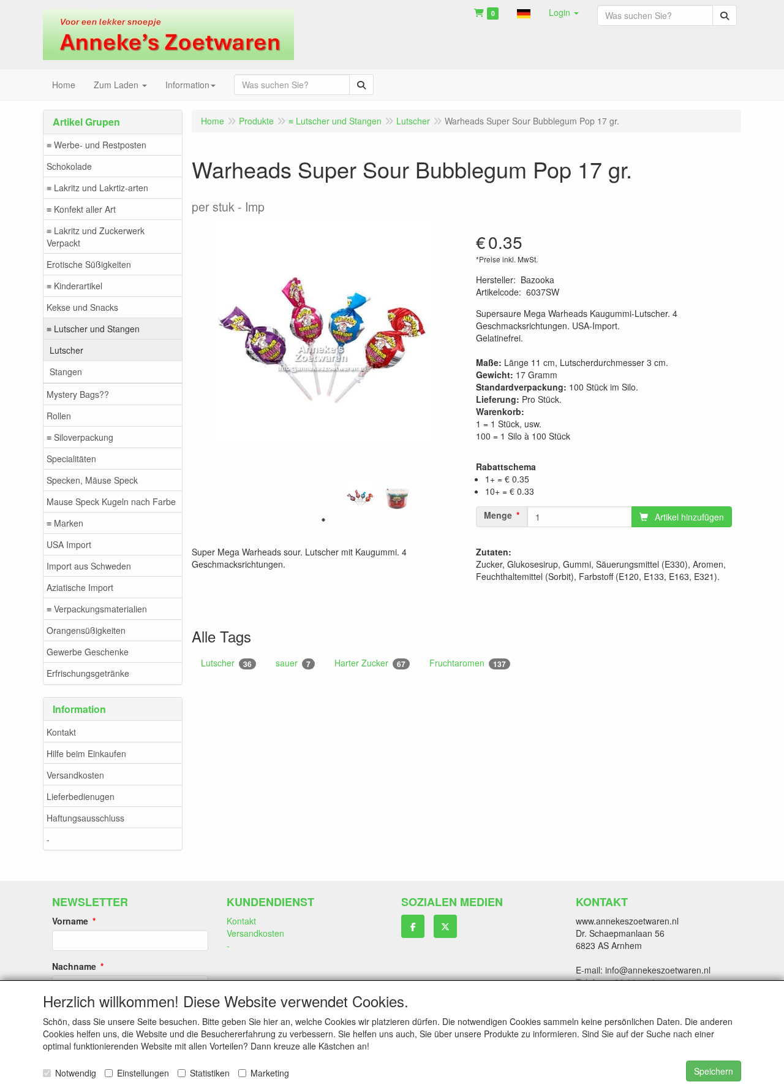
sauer (293, 663)
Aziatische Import (80, 587)
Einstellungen (143, 1073)
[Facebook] (412, 926)
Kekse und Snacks (82, 307)
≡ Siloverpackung (80, 437)
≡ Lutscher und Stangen (93, 328)
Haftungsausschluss (85, 818)
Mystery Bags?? (78, 394)
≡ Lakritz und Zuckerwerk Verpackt (96, 236)
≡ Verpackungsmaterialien (97, 609)
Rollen (59, 416)
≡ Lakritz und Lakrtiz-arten (97, 187)
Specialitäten (71, 458)
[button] (524, 12)
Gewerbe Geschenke (88, 652)
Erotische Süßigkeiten (89, 264)
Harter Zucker (369, 663)
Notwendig (75, 1073)
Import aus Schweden (89, 566)
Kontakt (61, 732)
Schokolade (69, 166)
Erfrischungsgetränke (88, 673)
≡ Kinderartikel (74, 286)
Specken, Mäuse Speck (92, 480)
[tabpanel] (360, 496)
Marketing (270, 1073)
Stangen (66, 371)
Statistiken (210, 1073)
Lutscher (66, 350)
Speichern (713, 1071)
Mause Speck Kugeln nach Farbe (111, 501)
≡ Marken (65, 523)
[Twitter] (445, 926)
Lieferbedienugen (81, 796)
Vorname (70, 921)
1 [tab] (323, 520)
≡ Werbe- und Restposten (96, 145)
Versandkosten (75, 775)
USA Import (69, 544)
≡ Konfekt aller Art (81, 209)
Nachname (74, 966)
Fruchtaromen (467, 663)
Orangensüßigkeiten (86, 630)
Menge (498, 515)
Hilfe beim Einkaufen (86, 753)
